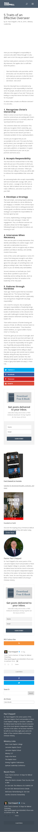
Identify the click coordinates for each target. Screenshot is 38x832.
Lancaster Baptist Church (13, 747)
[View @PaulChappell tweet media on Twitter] (17, 661)
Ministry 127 (9, 753)
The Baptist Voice (10, 759)
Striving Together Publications (14, 762)
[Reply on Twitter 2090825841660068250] (5, 664)
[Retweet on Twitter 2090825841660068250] (9, 664)
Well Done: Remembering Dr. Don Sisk (17, 792)
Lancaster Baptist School (13, 750)
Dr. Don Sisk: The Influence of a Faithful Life (19, 786)
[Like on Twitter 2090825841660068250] (12, 664)
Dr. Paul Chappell (11, 22)
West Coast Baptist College (13, 744)
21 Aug (23, 652)
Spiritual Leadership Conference (15, 765)
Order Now (10, 532)
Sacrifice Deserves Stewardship (15, 795)
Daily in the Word (10, 756)
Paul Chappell (13, 652)
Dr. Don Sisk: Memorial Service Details (17, 789)
